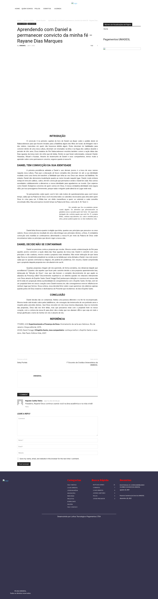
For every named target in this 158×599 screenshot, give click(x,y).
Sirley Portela (22, 363)
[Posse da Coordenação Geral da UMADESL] (151, 497)
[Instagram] (17, 584)
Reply (27, 406)
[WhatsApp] (35, 50)
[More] (41, 50)
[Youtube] (29, 584)
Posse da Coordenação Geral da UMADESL (132, 495)
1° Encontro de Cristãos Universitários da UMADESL (82, 364)
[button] (153, 14)
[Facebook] (19, 50)
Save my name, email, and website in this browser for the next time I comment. (49, 459)
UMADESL (22, 45)
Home (19, 20)
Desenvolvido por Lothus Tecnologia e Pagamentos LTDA (79, 516)
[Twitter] (25, 50)
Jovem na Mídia (29, 20)
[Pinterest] (30, 50)
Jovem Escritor (41, 20)
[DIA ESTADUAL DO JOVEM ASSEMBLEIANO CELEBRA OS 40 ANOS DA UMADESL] (151, 487)
